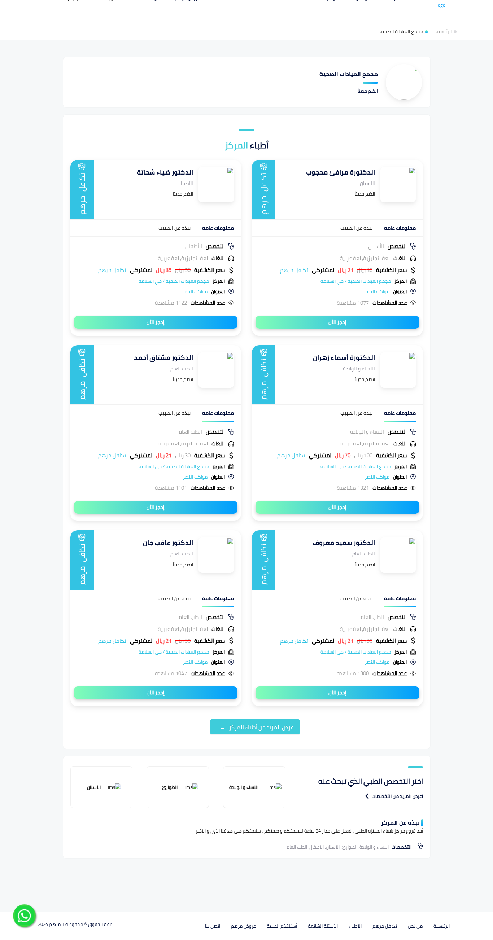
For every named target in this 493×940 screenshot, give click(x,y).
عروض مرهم (243, 926)
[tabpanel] (337, 274)
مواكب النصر (377, 291)
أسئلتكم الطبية (282, 926)
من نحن (415, 926)
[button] (367, 796)
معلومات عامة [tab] (400, 228)
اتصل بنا (212, 926)
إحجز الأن (337, 322)
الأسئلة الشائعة (323, 926)
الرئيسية (441, 926)
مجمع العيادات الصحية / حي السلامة (355, 281)
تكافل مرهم (384, 926)
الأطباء (355, 926)
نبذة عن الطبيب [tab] (356, 228)
